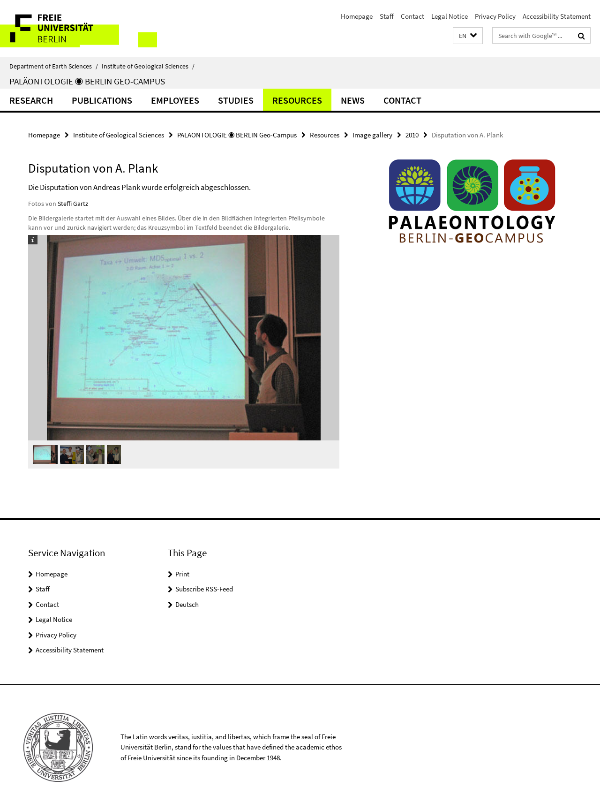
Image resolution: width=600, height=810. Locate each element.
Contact (412, 16)
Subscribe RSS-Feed (204, 588)
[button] (468, 36)
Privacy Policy (495, 16)
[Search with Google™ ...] (581, 35)
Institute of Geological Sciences (148, 66)
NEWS (353, 100)
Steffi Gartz (73, 203)
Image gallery (372, 134)
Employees (175, 100)
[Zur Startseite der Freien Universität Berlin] (78, 28)
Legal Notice (449, 16)
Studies (236, 100)
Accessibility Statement (557, 16)
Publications (102, 100)
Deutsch (187, 604)
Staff (387, 16)
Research (31, 100)
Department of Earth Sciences (53, 66)
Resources (297, 100)
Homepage (357, 16)
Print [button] (182, 573)
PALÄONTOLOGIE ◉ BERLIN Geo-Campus (87, 81)
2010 (412, 134)
